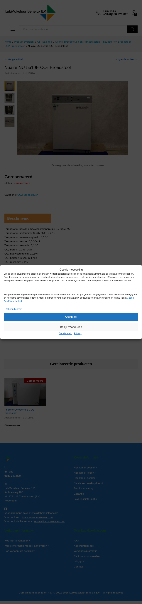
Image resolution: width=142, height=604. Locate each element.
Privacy (78, 333)
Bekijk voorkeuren (71, 326)
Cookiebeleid (65, 333)
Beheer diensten (14, 309)
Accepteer (71, 316)
